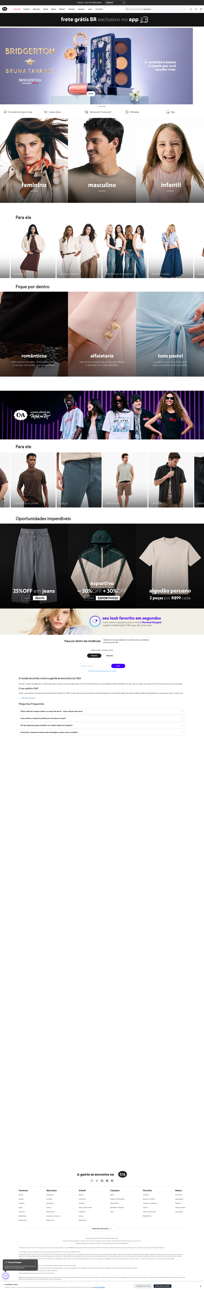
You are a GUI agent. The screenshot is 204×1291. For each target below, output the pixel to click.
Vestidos (22, 1203)
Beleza (53, 9)
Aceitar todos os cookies (162, 1286)
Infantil (45, 9)
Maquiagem (179, 1199)
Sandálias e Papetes (117, 1207)
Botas (112, 1195)
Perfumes (178, 1195)
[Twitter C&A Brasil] (107, 1180)
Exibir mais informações (100, 1228)
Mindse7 (62, 9)
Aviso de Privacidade (99, 1287)
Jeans (90, 9)
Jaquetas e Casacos (53, 1216)
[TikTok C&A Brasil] (97, 1180)
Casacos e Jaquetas (150, 1203)
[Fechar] (200, 1286)
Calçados (71, 9)
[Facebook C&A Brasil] (112, 1180)
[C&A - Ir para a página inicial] (5, 9)
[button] (156, 9)
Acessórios (179, 1212)
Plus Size (147, 1190)
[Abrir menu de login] (190, 9)
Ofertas (16, 9)
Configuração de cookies (143, 1286)
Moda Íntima (23, 1220)
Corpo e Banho (180, 1207)
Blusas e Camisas (149, 1199)
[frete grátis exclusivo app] (102, 26)
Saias (20, 1207)
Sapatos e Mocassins (117, 1199)
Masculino (36, 9)
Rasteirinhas (114, 1203)
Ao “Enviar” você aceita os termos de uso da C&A (102, 671)
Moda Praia (22, 1216)
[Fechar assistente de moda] (35, 1262)
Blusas (21, 1195)
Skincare (178, 1203)
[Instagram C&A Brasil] (92, 1180)
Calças (21, 1199)
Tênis (112, 1212)
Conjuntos (82, 1199)
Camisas (49, 1199)
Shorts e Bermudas (85, 1207)
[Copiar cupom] (123, 2)
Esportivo (81, 9)
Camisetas (50, 1195)
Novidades (99, 9)
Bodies (81, 1195)
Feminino (26, 9)
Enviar (118, 666)
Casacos (22, 1212)
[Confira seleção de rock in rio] (102, 439)
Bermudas (49, 1203)
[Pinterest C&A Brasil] (102, 1180)
